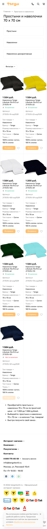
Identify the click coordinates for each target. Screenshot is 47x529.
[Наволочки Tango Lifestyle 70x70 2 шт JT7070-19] (12, 82)
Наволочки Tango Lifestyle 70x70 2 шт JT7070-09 (34, 185)
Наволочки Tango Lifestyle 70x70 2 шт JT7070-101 (11, 352)
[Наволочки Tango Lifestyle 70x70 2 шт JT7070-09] (35, 165)
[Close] (40, 514)
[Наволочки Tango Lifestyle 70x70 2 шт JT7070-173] (35, 248)
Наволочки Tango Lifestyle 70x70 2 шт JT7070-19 (11, 102)
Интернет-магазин (13, 441)
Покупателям (10, 449)
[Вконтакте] (6, 476)
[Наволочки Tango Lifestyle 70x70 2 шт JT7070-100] (12, 165)
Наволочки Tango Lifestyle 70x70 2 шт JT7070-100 (11, 185)
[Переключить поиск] (38, 4)
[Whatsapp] (18, 476)
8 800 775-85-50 (11, 459)
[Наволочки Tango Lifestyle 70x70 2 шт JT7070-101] (12, 332)
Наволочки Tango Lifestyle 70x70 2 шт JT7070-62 (11, 269)
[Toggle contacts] (32, 4)
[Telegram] (12, 476)
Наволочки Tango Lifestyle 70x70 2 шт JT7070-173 (34, 269)
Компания (9, 445)
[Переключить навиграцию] (3, 4)
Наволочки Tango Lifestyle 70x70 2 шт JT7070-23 (34, 102)
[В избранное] (18, 148)
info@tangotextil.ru (13, 463)
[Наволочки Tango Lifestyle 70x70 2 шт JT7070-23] (35, 82)
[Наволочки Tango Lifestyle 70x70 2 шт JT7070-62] (12, 248)
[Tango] (13, 4)
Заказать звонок (29, 459)
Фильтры (9, 66)
